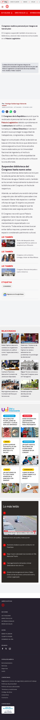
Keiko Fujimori (14, 2)
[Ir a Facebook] (3, 649)
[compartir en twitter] (7, 111)
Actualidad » (18, 107)
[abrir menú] (3, 7)
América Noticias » (7, 107)
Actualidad (6, 615)
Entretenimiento (7, 663)
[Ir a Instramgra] (10, 649)
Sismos (25, 2)
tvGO (3, 671)
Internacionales (8, 621)
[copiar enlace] (14, 111)
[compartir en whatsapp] (10, 111)
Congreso (7, 286)
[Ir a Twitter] (6, 649)
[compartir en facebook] (3, 111)
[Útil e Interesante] (20, 409)
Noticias (4, 666)
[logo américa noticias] (7, 6)
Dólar (33, 2)
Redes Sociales (7, 624)
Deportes (5, 668)
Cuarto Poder (7, 636)
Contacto (5, 697)
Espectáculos (7, 618)
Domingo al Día (7, 639)
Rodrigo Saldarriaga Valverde (15, 103)
